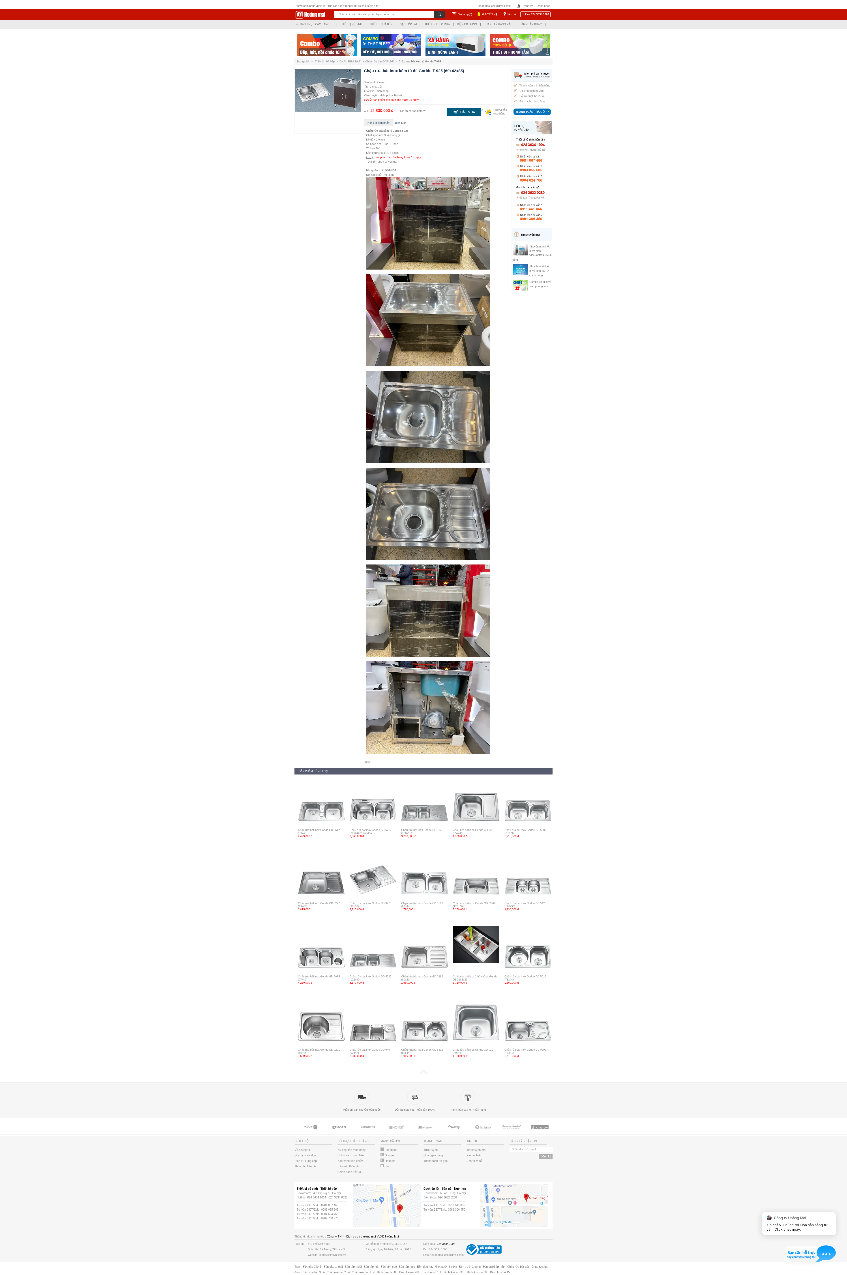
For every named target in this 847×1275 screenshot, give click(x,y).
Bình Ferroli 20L (409, 1272)
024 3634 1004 (316, 1197)
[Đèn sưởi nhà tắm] (540, 1131)
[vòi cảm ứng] (368, 1131)
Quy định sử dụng (305, 1155)
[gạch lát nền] (454, 1131)
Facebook (390, 1149)
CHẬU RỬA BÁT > (352, 61)
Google (389, 1155)
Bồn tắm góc (407, 1266)
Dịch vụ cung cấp (305, 1160)
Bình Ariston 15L (500, 1272)
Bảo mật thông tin (348, 1166)
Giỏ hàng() (465, 14)
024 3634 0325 (338, 1197)
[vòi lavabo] (482, 1131)
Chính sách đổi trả (349, 1172)
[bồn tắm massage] (396, 1131)
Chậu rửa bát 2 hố (338, 1272)
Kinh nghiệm (474, 1155)
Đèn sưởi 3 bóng (446, 1266)
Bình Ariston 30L (454, 1272)
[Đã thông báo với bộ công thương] (484, 1254)
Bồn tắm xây (425, 1266)
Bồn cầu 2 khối (312, 1266)
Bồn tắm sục (388, 1266)
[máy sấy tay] (425, 1131)
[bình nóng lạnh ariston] (511, 1131)
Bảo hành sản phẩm (350, 1160)
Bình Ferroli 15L (432, 1272)
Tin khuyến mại (476, 1149)
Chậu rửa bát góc (518, 1266)
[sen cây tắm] (339, 1131)
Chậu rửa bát (374, 130)
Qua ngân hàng (433, 1155)
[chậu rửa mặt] (310, 1131)
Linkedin (389, 1160)
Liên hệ (511, 14)
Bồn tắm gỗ (371, 1266)
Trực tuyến (431, 1149)
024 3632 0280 (447, 1197)
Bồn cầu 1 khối (333, 1266)
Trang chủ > (305, 61)
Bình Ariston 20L (477, 1272)
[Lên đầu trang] (423, 1072)
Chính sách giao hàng (351, 1155)
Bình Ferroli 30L (387, 1272)
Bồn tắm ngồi (353, 1266)
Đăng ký (528, 6)
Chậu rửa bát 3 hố (313, 1272)
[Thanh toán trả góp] (532, 115)
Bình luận (401, 122)
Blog (387, 1166)
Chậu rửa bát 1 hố (363, 1272)
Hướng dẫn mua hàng (351, 1149)
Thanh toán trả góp (436, 1160)
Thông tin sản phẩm (378, 122)
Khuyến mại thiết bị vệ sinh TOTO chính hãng (539, 271)
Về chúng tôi (302, 1149)
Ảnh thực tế (474, 1160)
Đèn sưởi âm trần (494, 1266)
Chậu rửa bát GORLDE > (382, 61)
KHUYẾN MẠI (490, 14)
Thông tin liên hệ (305, 1166)
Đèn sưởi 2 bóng (470, 1266)
